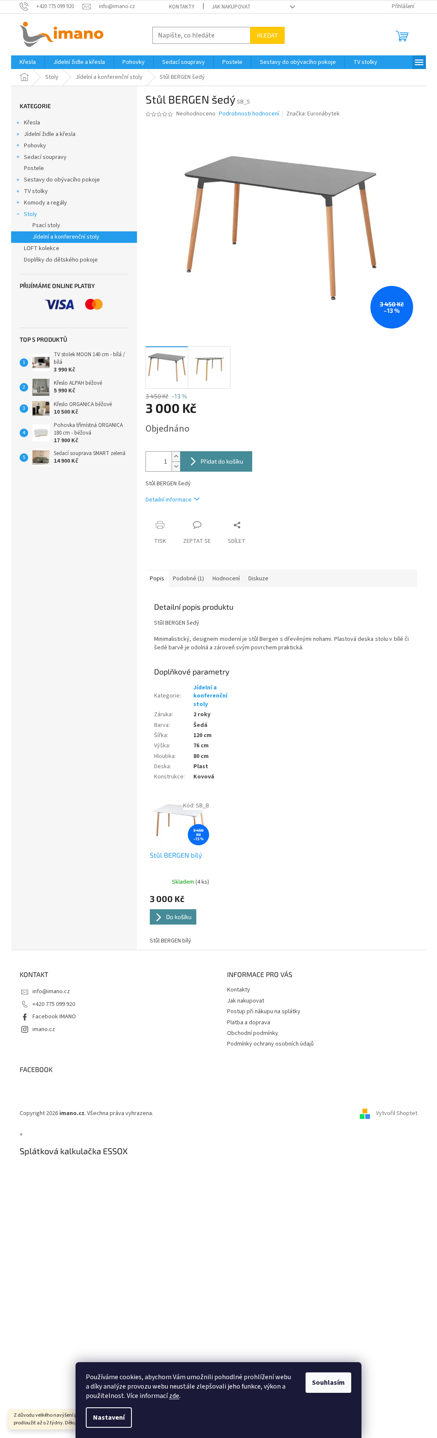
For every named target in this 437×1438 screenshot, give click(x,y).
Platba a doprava (248, 1022)
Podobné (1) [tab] (188, 578)
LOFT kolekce (41, 248)
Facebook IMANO (54, 1016)
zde (174, 1396)
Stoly (30, 214)
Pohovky (35, 145)
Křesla (32, 122)
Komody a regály (45, 203)
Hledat (267, 35)
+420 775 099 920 (53, 1004)
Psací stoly (46, 225)
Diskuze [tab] (258, 578)
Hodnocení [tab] (226, 578)
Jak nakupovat (231, 7)
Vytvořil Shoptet (396, 1113)
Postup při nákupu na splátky (263, 1011)
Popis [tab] (157, 578)
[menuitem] (27, 62)
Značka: (313, 114)
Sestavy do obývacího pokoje (62, 180)
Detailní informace (169, 500)
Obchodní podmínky (252, 1033)
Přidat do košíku (222, 461)
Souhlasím (328, 1382)
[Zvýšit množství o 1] (176, 456)
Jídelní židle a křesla (50, 134)
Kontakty (182, 7)
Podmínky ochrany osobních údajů (270, 1044)
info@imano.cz (51, 991)
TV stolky (36, 191)
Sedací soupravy (45, 157)
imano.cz (43, 1029)
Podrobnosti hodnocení (249, 114)
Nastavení (109, 1417)
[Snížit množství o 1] (176, 466)
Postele (34, 168)
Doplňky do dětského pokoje (61, 260)
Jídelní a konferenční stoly (65, 237)
